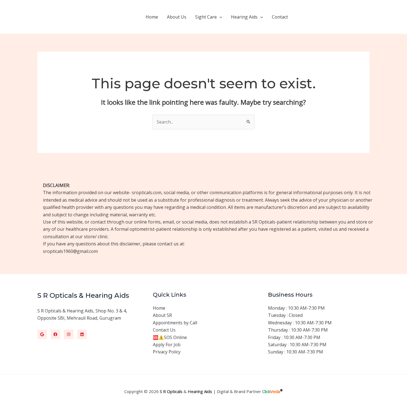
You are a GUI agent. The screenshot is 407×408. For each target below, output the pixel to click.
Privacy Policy (167, 352)
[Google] (42, 334)
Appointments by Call (175, 323)
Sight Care (206, 17)
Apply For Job (167, 345)
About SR (162, 315)
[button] (219, 17)
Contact (280, 17)
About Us (176, 17)
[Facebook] (55, 334)
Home (152, 17)
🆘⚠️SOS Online (170, 337)
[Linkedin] (82, 334)
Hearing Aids (244, 17)
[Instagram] (68, 334)
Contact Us (164, 330)
